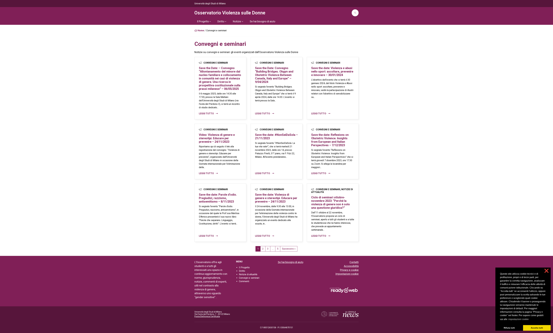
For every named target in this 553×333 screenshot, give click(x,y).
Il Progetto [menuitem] (203, 21)
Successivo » (289, 248)
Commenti (244, 281)
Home (200, 30)
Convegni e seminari (249, 277)
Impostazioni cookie (347, 273)
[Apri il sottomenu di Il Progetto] (210, 21)
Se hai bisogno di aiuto (290, 262)
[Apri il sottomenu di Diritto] (225, 21)
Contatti (354, 262)
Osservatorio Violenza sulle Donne (229, 13)
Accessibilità (351, 266)
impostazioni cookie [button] (518, 319)
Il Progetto (244, 267)
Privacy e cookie (349, 269)
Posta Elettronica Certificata (207, 316)
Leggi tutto (206, 113)
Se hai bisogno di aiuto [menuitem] (262, 21)
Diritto (242, 271)
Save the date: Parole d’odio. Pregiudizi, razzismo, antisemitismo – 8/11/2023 (218, 198)
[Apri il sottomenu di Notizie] (242, 21)
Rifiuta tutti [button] (509, 328)
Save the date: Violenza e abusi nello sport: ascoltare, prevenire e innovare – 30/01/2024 (332, 71)
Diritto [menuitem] (220, 21)
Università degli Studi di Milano (210, 3)
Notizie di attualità (248, 274)
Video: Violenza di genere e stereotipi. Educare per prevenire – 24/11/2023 (217, 138)
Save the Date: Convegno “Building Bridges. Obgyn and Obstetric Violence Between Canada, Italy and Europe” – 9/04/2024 (274, 75)
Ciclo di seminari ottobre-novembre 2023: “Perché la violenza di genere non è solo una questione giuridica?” (330, 202)
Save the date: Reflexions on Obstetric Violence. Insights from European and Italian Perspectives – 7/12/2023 (330, 140)
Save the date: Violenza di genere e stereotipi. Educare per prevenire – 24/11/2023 (276, 198)
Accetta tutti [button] (537, 328)
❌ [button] (546, 270)
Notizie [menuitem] (237, 21)
